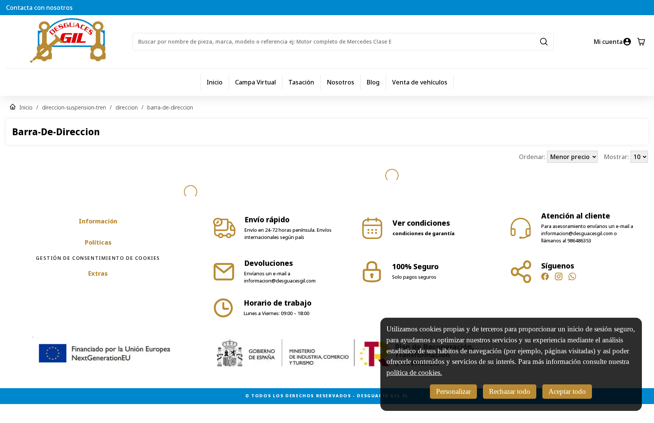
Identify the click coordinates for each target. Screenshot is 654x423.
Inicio (215, 82)
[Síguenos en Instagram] (558, 278)
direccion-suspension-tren (74, 107)
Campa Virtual (255, 82)
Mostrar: (617, 157)
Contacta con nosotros (39, 7)
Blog (373, 82)
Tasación (301, 82)
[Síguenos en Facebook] (545, 278)
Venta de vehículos (419, 82)
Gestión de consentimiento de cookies (98, 257)
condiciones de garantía (423, 233)
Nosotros (340, 82)
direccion (126, 107)
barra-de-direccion (170, 107)
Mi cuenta (608, 41)
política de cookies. (414, 372)
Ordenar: (533, 157)
